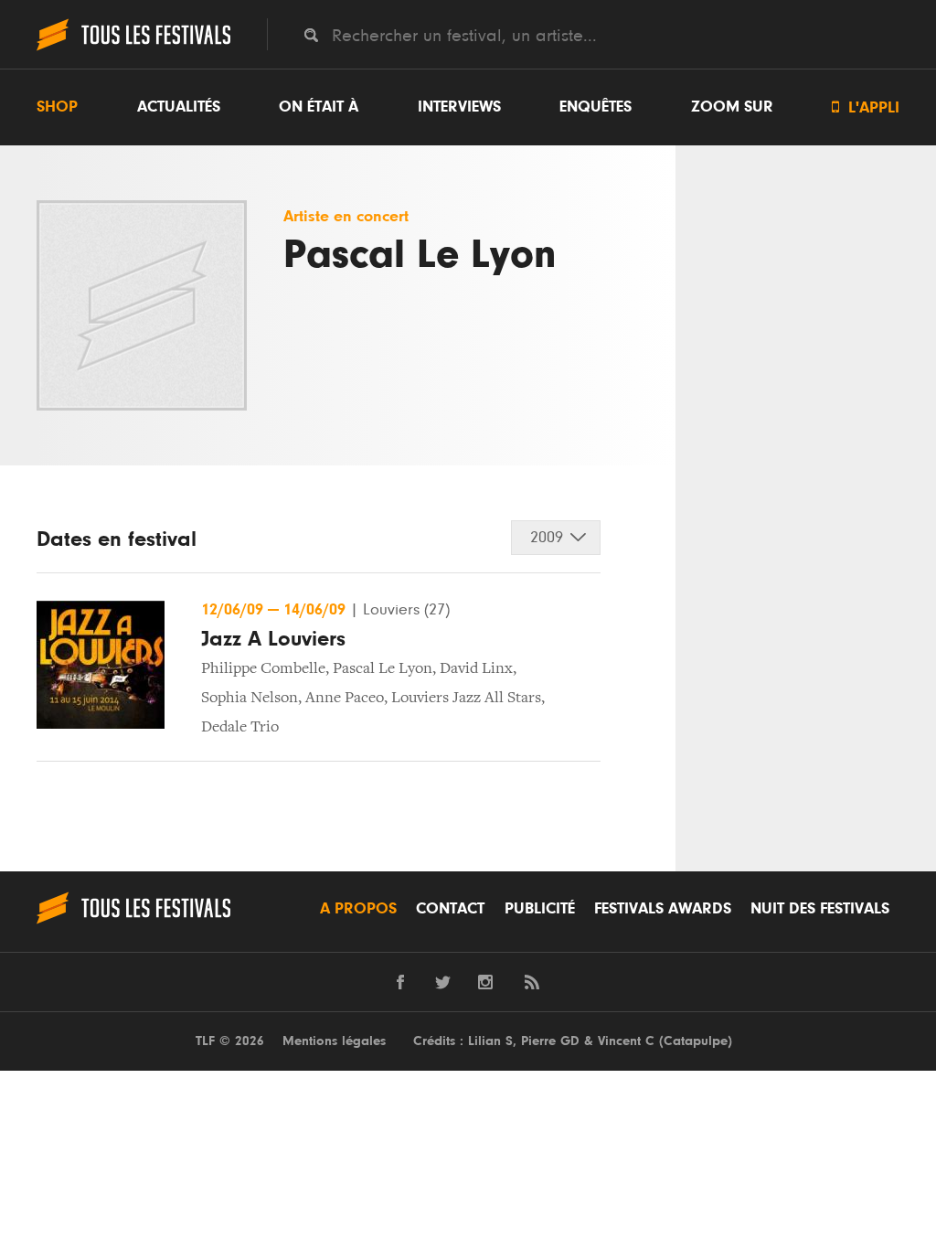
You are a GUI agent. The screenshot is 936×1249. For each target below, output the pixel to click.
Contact (450, 909)
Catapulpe (696, 1041)
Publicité (540, 909)
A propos (358, 909)
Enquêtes (595, 107)
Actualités (178, 107)
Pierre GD (550, 1041)
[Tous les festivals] (133, 48)
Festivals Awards (662, 909)
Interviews (459, 107)
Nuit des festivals (819, 909)
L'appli (865, 107)
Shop (57, 107)
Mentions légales (334, 1041)
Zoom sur (732, 107)
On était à (318, 107)
